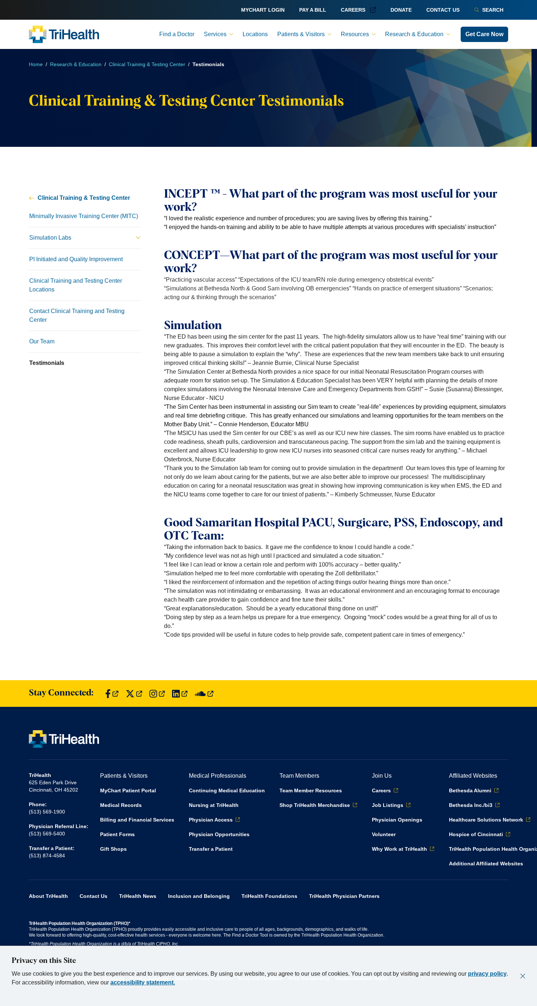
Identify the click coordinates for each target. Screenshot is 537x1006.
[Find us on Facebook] (111, 693)
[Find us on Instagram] (157, 693)
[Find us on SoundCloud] (204, 693)
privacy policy (487, 974)
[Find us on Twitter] (134, 693)
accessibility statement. (142, 982)
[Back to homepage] (64, 34)
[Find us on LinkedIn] (179, 693)
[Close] (522, 976)
